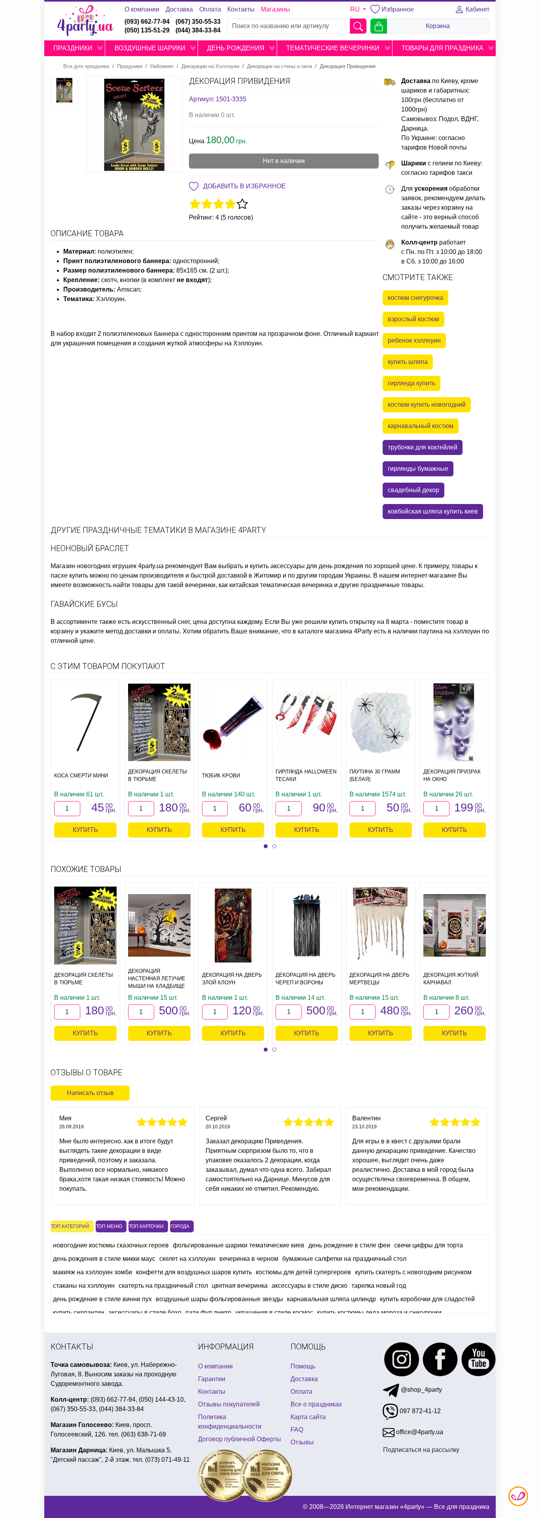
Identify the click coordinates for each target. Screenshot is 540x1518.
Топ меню (109, 1226)
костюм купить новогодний (427, 404)
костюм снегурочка (415, 297)
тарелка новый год (378, 1285)
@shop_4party (420, 1389)
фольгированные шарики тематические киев (238, 1245)
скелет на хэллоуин (187, 1258)
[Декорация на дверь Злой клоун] (233, 925)
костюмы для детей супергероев (303, 1272)
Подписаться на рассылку (421, 1449)
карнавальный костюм (420, 426)
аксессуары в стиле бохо (144, 1312)
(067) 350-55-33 (198, 21)
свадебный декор (413, 490)
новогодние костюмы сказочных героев (111, 1245)
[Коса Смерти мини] (85, 722)
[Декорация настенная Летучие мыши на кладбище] (159, 925)
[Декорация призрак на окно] (454, 722)
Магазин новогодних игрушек (93, 566)
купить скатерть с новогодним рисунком (413, 1272)
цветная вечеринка (240, 1285)
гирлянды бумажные (418, 468)
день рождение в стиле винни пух (102, 1299)
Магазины (275, 9)
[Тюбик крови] (233, 722)
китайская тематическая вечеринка (280, 585)
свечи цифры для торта (428, 1245)
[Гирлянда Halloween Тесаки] (307, 722)
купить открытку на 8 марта (369, 621)
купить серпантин (78, 1312)
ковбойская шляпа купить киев (433, 511)
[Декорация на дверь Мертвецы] (380, 925)
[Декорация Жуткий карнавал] (454, 925)
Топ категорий (70, 1226)
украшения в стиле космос (274, 1312)
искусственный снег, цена (169, 621)
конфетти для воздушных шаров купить (194, 1272)
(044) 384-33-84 (198, 30)
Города (179, 1226)
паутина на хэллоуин (449, 631)
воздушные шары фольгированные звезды (219, 1299)
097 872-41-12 (419, 1411)
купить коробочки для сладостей (427, 1299)
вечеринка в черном (248, 1258)
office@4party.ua (419, 1432)
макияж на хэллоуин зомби (92, 1272)
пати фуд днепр (208, 1312)
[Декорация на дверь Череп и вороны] (307, 925)
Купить (85, 829)
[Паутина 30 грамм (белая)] (380, 722)
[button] (100, 48)
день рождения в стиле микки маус (104, 1258)
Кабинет (476, 9)
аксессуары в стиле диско (309, 1285)
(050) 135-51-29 (147, 30)
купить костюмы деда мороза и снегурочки (379, 1312)
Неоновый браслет (90, 548)
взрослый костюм (413, 319)
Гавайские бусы (84, 604)
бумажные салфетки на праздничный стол (344, 1258)
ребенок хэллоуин (414, 340)
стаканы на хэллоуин (84, 1285)
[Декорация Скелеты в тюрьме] (159, 722)
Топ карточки (146, 1226)
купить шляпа (408, 361)
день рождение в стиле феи (349, 1245)
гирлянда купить (411, 383)
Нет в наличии (284, 160)
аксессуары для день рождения (316, 566)
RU (355, 9)
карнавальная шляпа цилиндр (331, 1299)
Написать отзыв (90, 1093)
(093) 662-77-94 (147, 21)
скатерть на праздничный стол (163, 1285)
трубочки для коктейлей (422, 447)
